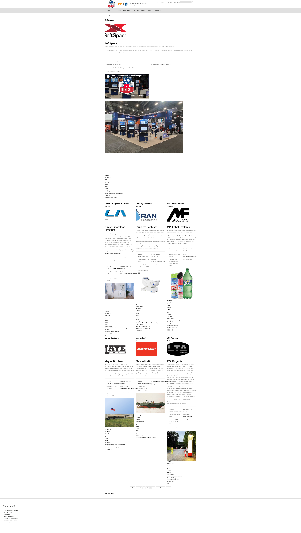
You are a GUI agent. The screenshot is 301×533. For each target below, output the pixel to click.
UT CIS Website (8, 512)
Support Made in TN (173, 2)
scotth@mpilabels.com (191, 256)
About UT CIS (160, 2)
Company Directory (123, 10)
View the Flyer (7, 522)
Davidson (169, 316)
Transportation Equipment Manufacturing (146, 437)
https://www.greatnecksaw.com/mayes (116, 383)
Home (106, 15)
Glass (106, 318)
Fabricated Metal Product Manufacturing (115, 444)
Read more (107, 23)
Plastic (106, 186)
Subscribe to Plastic (109, 493)
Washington (107, 440)
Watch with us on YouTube (10, 520)
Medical (138, 310)
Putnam (169, 472)
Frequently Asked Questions (11, 510)
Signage (107, 181)
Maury (106, 190)
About (110, 10)
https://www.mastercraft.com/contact (165, 381)
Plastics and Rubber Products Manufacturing (116, 328)
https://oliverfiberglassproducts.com (115, 268)
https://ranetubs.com (143, 256)
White (137, 319)
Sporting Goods (140, 421)
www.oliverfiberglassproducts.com (113, 253)
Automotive (138, 417)
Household (107, 315)
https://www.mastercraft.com (145, 383)
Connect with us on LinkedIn (11, 518)
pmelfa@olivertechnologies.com (132, 273)
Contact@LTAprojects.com (189, 416)
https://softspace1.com (117, 61)
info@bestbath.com (160, 261)
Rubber (169, 312)
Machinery (107, 431)
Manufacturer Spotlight (142, 10)
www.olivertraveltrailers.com (118, 260)
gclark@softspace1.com (166, 64)
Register (158, 10)
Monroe (138, 433)
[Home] (127, 4)
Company (107, 175)
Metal (137, 313)
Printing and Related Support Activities (114, 193)
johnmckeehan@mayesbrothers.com (129, 388)
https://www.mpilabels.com (175, 250)
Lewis (106, 324)
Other (168, 465)
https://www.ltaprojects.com (175, 411)
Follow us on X (7, 514)
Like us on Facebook (9, 516)
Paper (106, 184)
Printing (106, 179)
